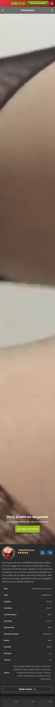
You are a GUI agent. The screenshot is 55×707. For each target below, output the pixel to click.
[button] (42, 552)
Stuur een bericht (29, 529)
